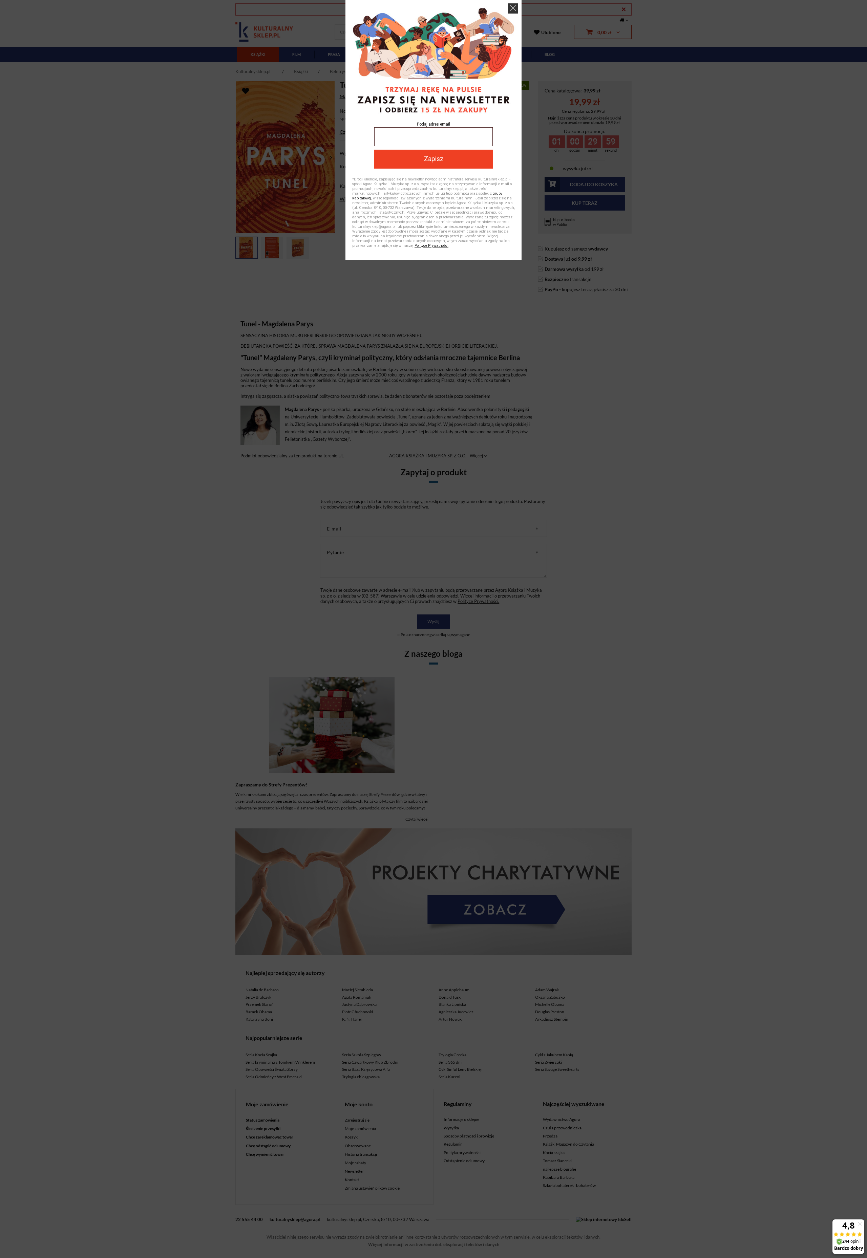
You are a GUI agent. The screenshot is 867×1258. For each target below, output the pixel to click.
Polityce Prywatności (431, 245)
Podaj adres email (433, 124)
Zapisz (433, 159)
